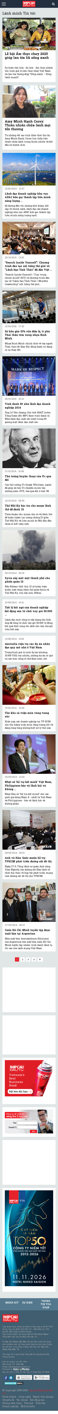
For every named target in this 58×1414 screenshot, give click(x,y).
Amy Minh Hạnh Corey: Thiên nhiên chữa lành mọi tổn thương (28, 125)
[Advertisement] (29, 1162)
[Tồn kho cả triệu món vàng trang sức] (29, 685)
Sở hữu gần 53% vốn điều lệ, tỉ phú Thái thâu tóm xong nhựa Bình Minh (27, 335)
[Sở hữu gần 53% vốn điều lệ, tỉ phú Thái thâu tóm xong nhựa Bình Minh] (29, 307)
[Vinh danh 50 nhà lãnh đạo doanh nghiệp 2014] (29, 376)
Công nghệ (24, 1396)
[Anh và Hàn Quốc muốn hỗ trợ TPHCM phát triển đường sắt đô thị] (29, 830)
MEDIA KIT (12, 1302)
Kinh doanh (9, 1396)
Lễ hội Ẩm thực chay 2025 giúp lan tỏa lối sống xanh (27, 56)
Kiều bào (40, 1403)
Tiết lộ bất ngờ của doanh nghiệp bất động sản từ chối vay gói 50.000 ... (28, 611)
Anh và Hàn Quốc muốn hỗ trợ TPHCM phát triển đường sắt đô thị (28, 859)
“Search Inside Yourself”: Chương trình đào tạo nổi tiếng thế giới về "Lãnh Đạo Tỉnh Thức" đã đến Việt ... (28, 266)
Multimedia (28, 1406)
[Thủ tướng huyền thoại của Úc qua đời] (29, 448)
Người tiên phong (43, 1396)
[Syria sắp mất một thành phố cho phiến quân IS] (29, 550)
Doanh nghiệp (10, 1406)
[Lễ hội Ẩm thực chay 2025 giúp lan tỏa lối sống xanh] (29, 34)
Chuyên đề (8, 1399)
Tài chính (22, 1399)
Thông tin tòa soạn (46, 1304)
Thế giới (29, 1403)
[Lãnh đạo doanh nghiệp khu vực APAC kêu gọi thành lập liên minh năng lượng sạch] (29, 169)
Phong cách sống (12, 1403)
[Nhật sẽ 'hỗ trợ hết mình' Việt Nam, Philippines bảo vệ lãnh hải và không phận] (29, 754)
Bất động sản (37, 1399)
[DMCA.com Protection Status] (14, 1383)
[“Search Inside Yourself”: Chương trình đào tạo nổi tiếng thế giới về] (29, 238)
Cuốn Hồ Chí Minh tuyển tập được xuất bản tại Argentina (27, 931)
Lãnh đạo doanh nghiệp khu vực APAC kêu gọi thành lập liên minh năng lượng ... (28, 197)
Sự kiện (27, 1302)
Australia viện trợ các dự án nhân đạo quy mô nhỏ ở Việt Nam (27, 645)
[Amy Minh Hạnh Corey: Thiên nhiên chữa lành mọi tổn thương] (29, 101)
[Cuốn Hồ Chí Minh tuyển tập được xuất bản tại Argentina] (29, 902)
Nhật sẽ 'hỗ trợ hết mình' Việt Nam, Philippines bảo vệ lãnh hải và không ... (28, 785)
